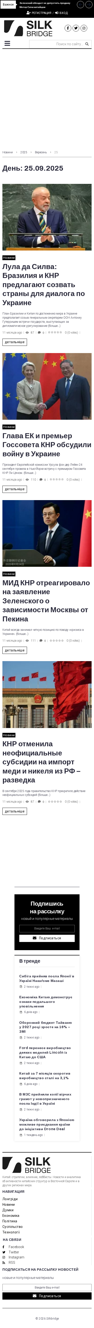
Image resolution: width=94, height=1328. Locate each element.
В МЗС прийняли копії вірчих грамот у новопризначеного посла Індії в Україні (45, 1099)
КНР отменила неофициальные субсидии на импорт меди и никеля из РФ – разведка (41, 762)
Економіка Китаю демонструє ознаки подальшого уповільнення (46, 1001)
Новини (7, 152)
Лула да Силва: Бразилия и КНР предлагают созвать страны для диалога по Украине (43, 285)
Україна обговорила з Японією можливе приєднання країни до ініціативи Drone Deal (46, 1124)
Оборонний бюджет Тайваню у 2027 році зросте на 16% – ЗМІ (45, 1027)
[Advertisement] (47, 98)
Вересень (41, 152)
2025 (23, 152)
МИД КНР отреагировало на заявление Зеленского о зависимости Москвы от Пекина (46, 601)
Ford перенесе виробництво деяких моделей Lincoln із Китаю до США (45, 1052)
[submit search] (87, 44)
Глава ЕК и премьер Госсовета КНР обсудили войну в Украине (46, 445)
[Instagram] (84, 28)
